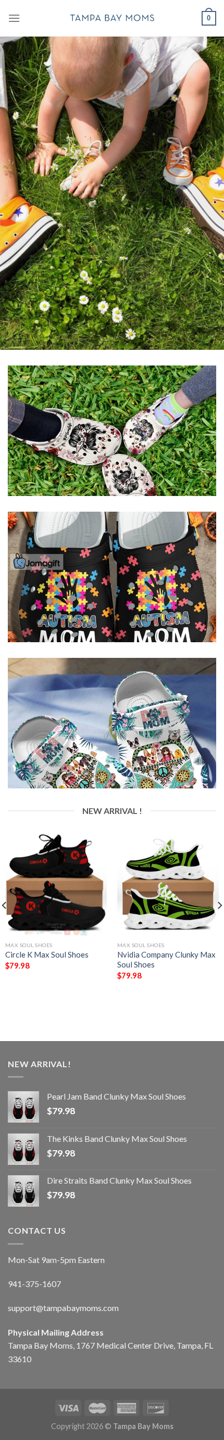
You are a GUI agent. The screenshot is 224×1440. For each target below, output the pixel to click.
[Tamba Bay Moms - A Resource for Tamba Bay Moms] (112, 18)
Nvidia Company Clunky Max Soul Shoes (166, 959)
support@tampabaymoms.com (63, 1308)
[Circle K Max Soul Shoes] (56, 885)
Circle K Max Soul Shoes (47, 954)
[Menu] (14, 18)
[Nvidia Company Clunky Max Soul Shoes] (168, 885)
